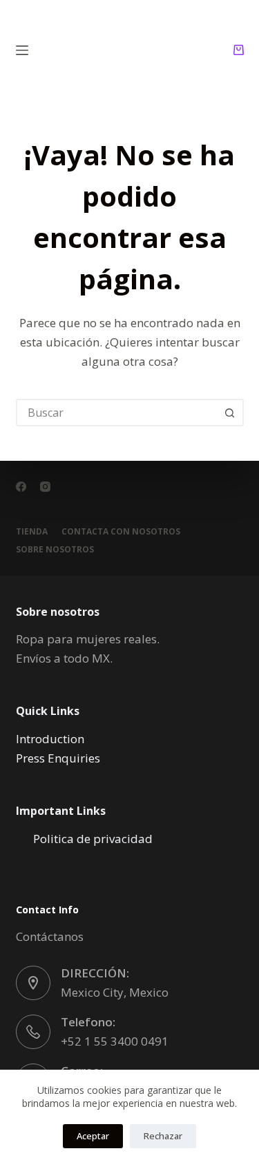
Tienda (32, 531)
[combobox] (117, 412)
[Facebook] (21, 486)
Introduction (50, 739)
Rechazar (163, 1136)
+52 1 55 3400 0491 (115, 1041)
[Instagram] (45, 486)
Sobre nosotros (55, 549)
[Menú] (22, 50)
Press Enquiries (58, 758)
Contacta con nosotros (120, 531)
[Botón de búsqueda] (230, 412)
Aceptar (93, 1136)
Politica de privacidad (93, 839)
